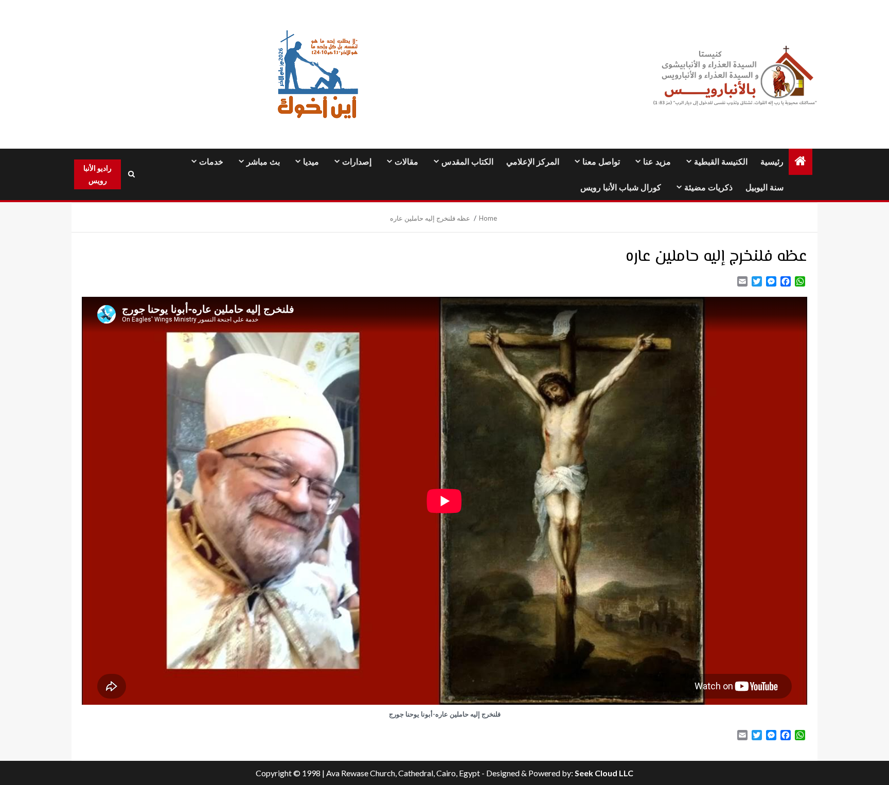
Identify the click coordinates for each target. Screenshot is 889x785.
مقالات (406, 162)
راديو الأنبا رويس (97, 174)
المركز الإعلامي (532, 162)
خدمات (211, 162)
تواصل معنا (601, 162)
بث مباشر (263, 162)
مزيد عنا (657, 162)
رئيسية (772, 162)
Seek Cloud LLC (604, 773)
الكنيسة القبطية (721, 162)
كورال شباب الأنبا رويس (620, 187)
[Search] (131, 174)
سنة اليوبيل (764, 187)
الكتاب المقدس (467, 162)
